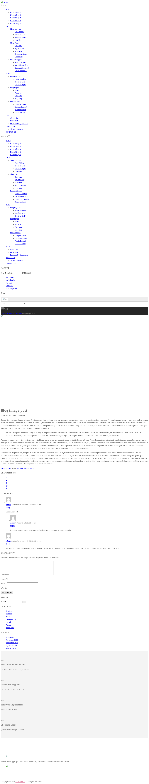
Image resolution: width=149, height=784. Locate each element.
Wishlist (18, 51)
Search (27, 273)
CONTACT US (11, 132)
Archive (18, 93)
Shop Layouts (15, 29)
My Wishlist (10, 280)
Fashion (9, 313)
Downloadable (21, 71)
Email (4, 583)
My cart (9, 283)
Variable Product (22, 65)
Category (18, 46)
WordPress (17, 313)
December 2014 (12, 640)
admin (8, 505)
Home (3, 313)
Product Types (16, 60)
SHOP (8, 26)
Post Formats (15, 101)
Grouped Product (22, 68)
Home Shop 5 (15, 21)
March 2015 (10, 637)
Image (8, 617)
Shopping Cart (21, 54)
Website (4, 588)
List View (18, 40)
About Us (14, 118)
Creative (9, 611)
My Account (19, 48)
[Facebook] (6, 477)
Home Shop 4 (15, 18)
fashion (20, 468)
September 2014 (12, 645)
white (32, 468)
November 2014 (12, 643)
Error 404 (14, 121)
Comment (5, 575)
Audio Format (20, 110)
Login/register (11, 288)
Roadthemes (20, 782)
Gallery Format (21, 107)
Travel (8, 622)
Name (4, 579)
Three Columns (16, 129)
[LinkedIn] (6, 489)
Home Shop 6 (15, 23)
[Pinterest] (6, 483)
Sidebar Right (20, 37)
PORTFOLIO (10, 126)
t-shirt (26, 468)
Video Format (20, 112)
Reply (8, 507)
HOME (8, 9)
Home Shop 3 (15, 15)
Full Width (19, 32)
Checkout (18, 57)
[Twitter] (6, 480)
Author (18, 90)
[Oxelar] (4, 2)
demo (12, 523)
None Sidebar (20, 79)
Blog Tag (18, 99)
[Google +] (7, 486)
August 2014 (11, 648)
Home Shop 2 (15, 12)
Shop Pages (14, 43)
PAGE (8, 115)
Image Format (20, 104)
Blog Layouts (15, 76)
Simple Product (21, 62)
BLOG (8, 73)
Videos (8, 625)
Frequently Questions (19, 124)
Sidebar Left (20, 34)
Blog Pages (14, 87)
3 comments (6, 468)
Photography (11, 619)
